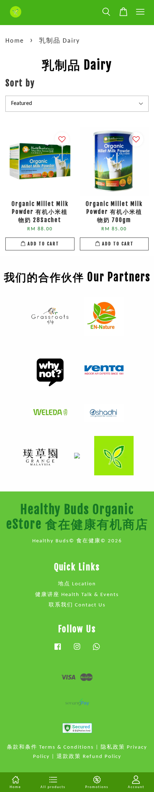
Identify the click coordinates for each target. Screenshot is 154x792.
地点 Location (77, 584)
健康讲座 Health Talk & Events (77, 594)
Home (14, 41)
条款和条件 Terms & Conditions (50, 747)
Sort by (20, 83)
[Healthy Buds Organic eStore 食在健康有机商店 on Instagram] (77, 650)
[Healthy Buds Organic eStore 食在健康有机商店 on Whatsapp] (96, 650)
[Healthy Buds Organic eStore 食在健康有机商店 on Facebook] (58, 650)
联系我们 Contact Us (77, 605)
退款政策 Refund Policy (89, 756)
